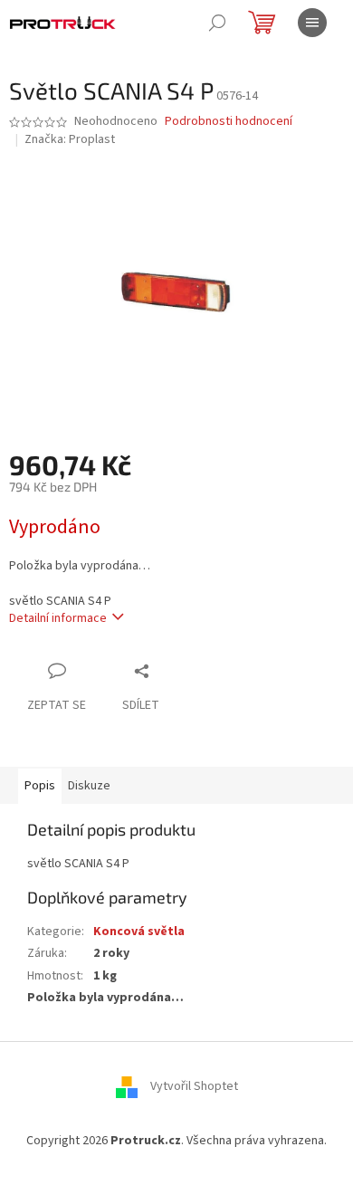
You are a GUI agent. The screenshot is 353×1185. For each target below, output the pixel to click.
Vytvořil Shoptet (194, 1087)
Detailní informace (58, 618)
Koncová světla (139, 931)
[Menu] (312, 23)
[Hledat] (217, 23)
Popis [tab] (39, 786)
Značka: (69, 139)
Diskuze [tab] (89, 786)
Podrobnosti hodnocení (228, 121)
